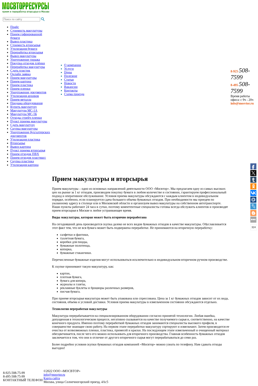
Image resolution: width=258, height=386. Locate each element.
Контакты (71, 90)
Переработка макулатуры (27, 67)
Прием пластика (21, 85)
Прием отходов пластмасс (28, 157)
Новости (70, 83)
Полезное (70, 76)
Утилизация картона (24, 165)
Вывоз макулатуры (23, 56)
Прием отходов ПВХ (24, 154)
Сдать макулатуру (22, 125)
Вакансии (71, 87)
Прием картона (20, 81)
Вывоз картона (20, 146)
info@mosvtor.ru (54, 374)
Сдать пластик (20, 70)
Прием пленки (20, 88)
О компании (72, 65)
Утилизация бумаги (23, 48)
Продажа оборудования (26, 103)
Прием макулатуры (23, 77)
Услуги (69, 68)
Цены (68, 72)
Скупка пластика (22, 161)
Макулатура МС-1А (23, 110)
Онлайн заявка (20, 74)
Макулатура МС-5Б (23, 114)
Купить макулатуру (23, 106)
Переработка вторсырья (26, 52)
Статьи (69, 79)
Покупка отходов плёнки (27, 63)
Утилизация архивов (24, 96)
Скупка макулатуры (24, 128)
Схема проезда (74, 94)
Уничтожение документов (28, 92)
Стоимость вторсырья (25, 45)
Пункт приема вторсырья (27, 150)
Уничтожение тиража (25, 59)
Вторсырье (17, 143)
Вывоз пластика (21, 41)
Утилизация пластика (25, 139)
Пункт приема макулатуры (28, 121)
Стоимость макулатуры (26, 30)
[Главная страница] (25, 12)
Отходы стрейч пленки (26, 117)
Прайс (14, 27)
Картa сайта (52, 378)
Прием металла (20, 99)
